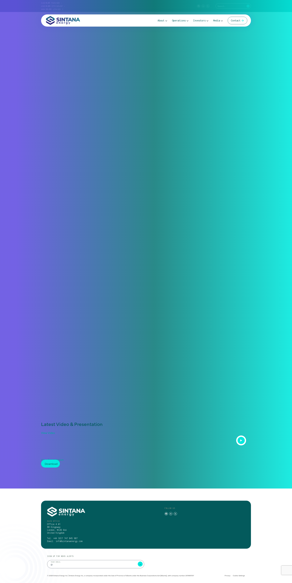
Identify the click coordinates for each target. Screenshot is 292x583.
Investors (199, 20)
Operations (179, 20)
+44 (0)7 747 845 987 (65, 538)
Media (216, 20)
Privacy (227, 575)
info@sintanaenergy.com (69, 541)
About (161, 20)
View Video (48, 433)
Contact (235, 20)
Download (51, 464)
